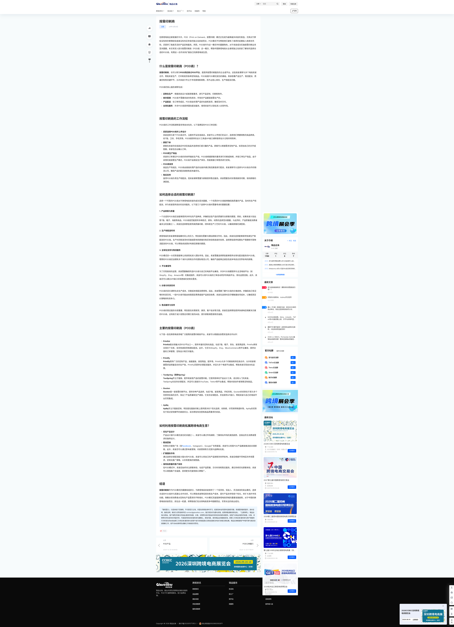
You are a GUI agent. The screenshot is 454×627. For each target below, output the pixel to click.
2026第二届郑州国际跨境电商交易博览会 (280, 516)
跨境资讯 (159, 11)
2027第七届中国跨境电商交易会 (276, 480)
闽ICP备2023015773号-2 (187, 623)
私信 (294, 241)
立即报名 (292, 451)
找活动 (169, 11)
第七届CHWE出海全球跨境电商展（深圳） (280, 550)
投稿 (295, 11)
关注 (290, 241)
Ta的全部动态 (280, 275)
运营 (162, 27)
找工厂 (179, 11)
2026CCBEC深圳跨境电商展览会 (277, 444)
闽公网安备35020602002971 (212, 623)
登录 (284, 4)
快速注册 (293, 4)
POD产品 (166, 544)
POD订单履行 (248, 544)
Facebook (186, 446)
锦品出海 (172, 623)
